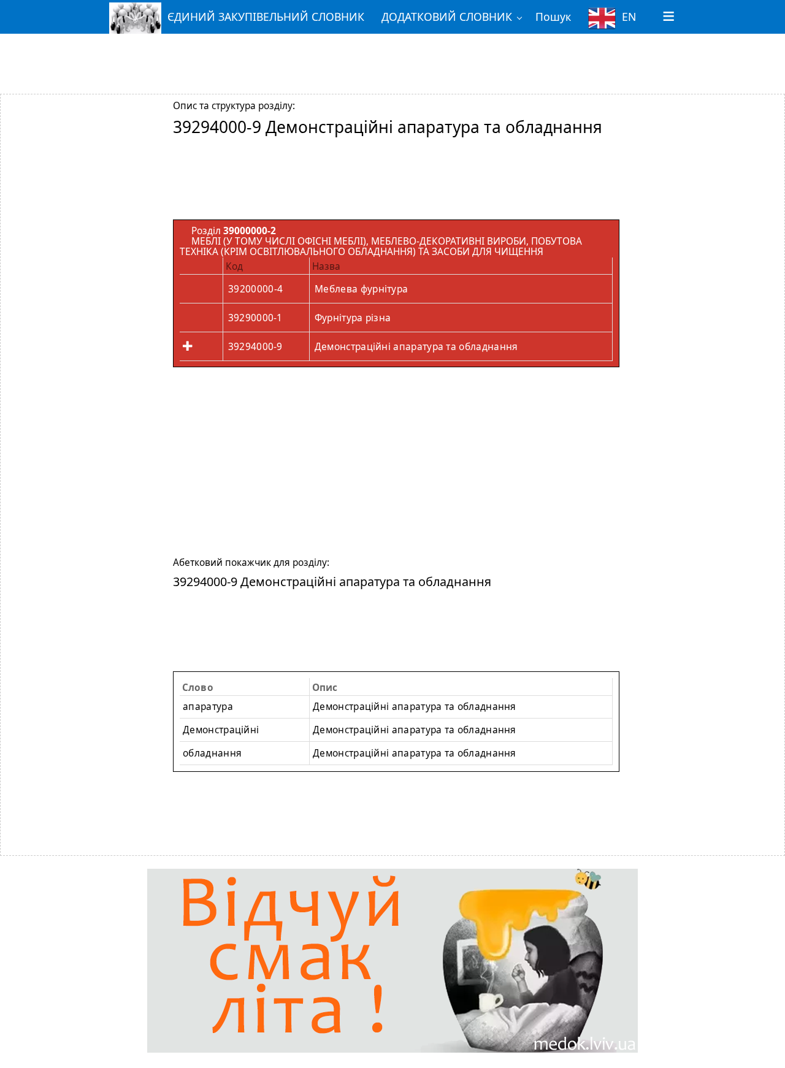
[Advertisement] (392, 57)
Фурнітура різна (353, 317)
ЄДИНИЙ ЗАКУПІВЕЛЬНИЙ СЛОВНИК (265, 16)
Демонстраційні (221, 729)
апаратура (208, 706)
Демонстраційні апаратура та (414, 753)
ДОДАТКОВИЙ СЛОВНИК (446, 16)
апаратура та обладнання (414, 729)
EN (629, 16)
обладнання (212, 753)
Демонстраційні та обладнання (414, 706)
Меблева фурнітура (361, 289)
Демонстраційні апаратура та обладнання (416, 346)
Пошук (553, 16)
